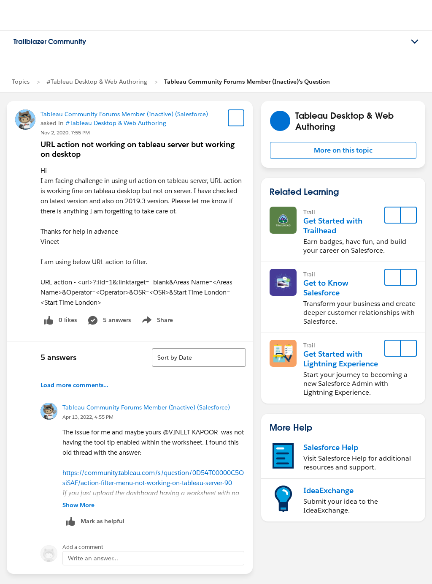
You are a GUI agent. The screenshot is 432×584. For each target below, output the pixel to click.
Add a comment (82, 547)
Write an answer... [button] (93, 558)
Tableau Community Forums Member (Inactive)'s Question (247, 81)
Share (156, 321)
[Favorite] (236, 118)
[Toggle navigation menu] (414, 42)
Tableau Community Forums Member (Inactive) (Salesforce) (124, 114)
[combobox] (199, 357)
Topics (21, 81)
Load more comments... (74, 385)
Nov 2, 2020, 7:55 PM (65, 132)
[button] (343, 150)
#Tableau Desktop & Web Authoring (96, 81)
